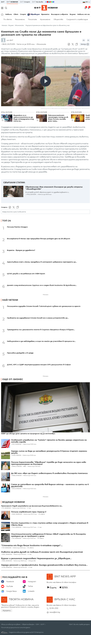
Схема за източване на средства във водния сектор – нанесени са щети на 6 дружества (50, 485)
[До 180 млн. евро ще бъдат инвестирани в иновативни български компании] (5, 476)
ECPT (42, 624)
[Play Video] (45, 81)
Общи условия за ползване (10, 624)
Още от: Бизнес (12, 379)
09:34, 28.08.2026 (7, 554)
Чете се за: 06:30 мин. (20, 561)
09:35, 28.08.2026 (7, 561)
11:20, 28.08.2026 (16, 527)
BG (87, 2)
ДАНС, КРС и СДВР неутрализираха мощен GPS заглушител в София (39, 364)
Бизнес (73, 14)
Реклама (45, 294)
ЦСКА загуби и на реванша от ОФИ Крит (26, 274)
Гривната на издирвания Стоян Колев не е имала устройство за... (38, 318)
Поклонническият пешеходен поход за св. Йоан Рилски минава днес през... (58, 118)
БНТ (2, 2)
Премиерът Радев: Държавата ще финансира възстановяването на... (32, 506)
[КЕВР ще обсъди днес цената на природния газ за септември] (45, 407)
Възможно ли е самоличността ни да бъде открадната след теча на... (23, 118)
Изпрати (7, 611)
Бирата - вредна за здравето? (21, 250)
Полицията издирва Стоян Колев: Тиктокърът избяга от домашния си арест (43, 306)
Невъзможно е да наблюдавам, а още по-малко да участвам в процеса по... (41, 341)
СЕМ (37, 624)
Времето (45, 14)
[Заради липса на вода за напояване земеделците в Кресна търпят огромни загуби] (5, 454)
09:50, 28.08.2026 (17, 514)
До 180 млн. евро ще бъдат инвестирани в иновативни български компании (49, 473)
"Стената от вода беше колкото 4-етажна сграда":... (32, 545)
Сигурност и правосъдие (77, 19)
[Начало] (2, 14)
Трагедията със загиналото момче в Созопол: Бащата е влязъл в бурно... (41, 329)
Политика (32, 19)
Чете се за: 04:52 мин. (19, 508)
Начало (4, 25)
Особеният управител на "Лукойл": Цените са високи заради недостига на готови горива (49, 441)
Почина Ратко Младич (17, 227)
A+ (84, 40)
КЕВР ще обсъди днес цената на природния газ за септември (28, 434)
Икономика (19, 25)
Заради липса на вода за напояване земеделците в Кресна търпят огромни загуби (49, 452)
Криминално (45, 19)
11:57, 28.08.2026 (6, 548)
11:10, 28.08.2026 (16, 538)
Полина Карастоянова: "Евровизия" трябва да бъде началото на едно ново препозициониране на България (48, 463)
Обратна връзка (28, 624)
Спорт (23, 14)
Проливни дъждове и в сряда (20, 353)
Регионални (20, 19)
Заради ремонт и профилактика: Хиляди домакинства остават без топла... (44, 565)
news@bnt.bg (54, 612)
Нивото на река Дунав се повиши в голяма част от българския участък (42, 552)
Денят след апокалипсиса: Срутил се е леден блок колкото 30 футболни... (42, 285)
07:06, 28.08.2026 (7, 567)
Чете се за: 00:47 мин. (30, 514)
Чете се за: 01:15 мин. (20, 554)
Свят (16, 14)
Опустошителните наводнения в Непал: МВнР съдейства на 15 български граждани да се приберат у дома (48, 535)
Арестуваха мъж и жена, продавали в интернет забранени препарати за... (42, 262)
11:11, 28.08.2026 (6, 508)
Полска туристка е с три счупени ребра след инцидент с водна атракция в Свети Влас (49, 524)
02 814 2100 (53, 608)
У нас (29, 508)
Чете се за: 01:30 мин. (29, 538)
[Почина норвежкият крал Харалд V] (5, 515)
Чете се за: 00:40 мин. (20, 567)
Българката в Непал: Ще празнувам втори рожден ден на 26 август (38, 239)
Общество (58, 19)
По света (7, 19)
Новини (8, 14)
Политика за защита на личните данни (15, 627)
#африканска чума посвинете (14, 212)
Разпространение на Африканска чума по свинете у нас (48, 25)
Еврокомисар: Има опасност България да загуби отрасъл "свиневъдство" (54, 188)
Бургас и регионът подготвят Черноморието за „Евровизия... (36, 558)
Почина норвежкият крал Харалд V (28, 512)
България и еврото (59, 14)
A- (88, 40)
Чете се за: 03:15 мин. (19, 548)
